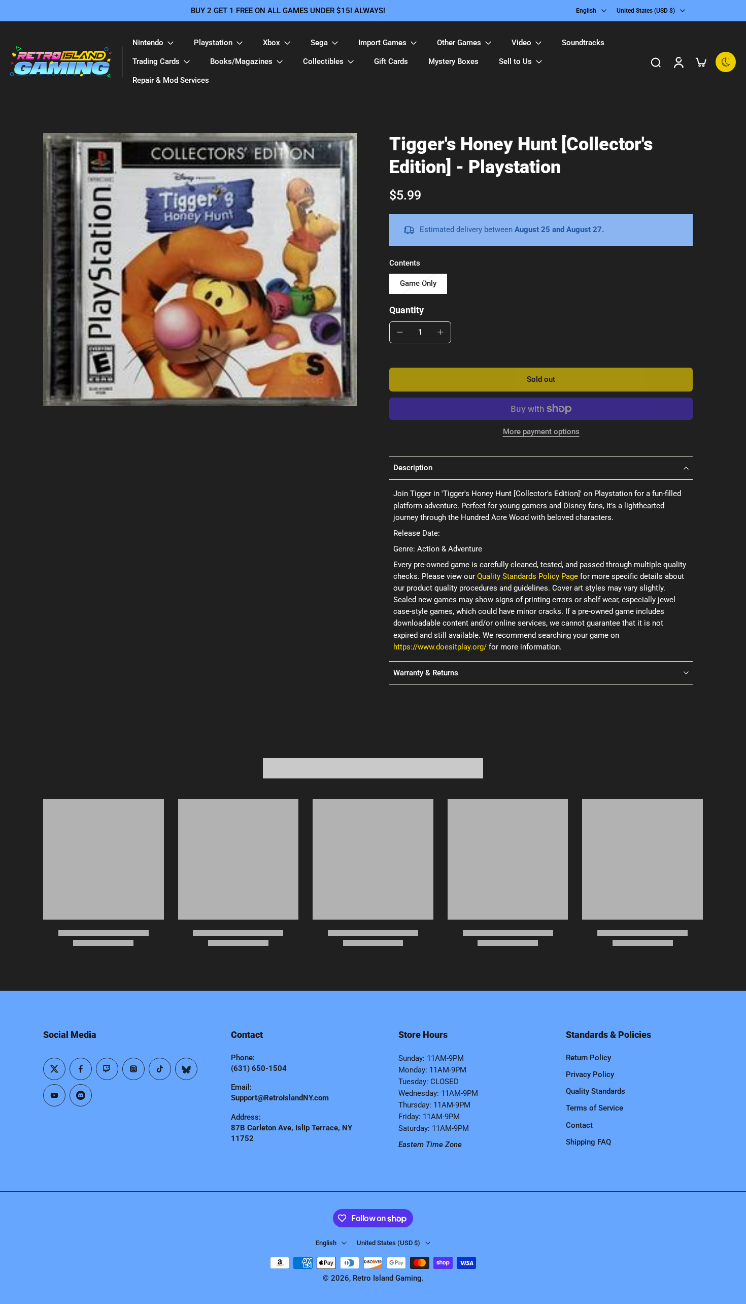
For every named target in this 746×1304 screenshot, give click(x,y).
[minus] (400, 332)
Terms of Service (594, 1108)
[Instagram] (133, 1069)
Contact (579, 1125)
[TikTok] (160, 1069)
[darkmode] (726, 62)
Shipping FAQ (588, 1142)
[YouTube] (54, 1095)
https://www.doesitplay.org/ (440, 646)
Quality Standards (595, 1091)
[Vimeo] (81, 1095)
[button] (541, 380)
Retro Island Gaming (387, 1278)
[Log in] (678, 62)
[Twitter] (54, 1069)
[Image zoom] (200, 269)
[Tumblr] (186, 1069)
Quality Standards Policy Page (527, 576)
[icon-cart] (700, 62)
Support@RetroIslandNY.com (280, 1097)
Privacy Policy (590, 1074)
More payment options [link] (541, 432)
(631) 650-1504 (259, 1068)
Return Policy (588, 1057)
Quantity (406, 310)
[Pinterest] (107, 1069)
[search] (656, 62)
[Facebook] (81, 1069)
